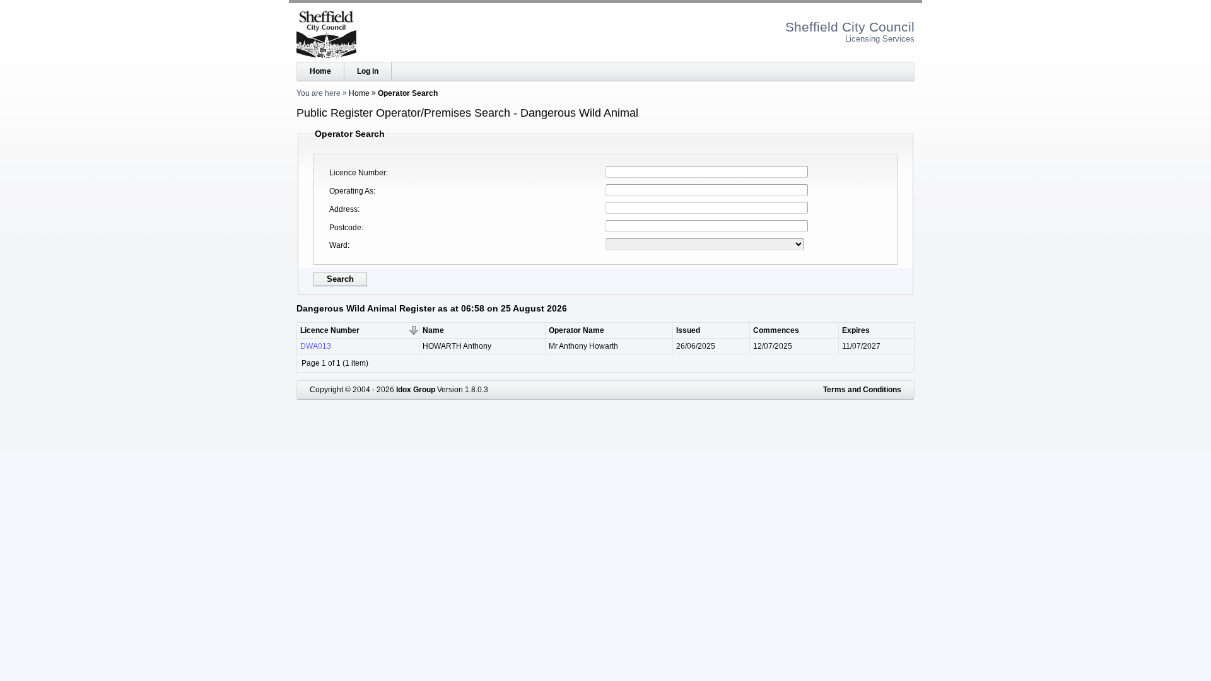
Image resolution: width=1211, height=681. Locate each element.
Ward (338, 245)
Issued (688, 330)
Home (320, 71)
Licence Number (357, 172)
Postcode (345, 227)
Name (433, 330)
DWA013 (315, 346)
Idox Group (415, 389)
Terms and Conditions (862, 389)
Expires (856, 330)
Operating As (351, 191)
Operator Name (576, 330)
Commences (776, 330)
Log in (367, 71)
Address (343, 209)
